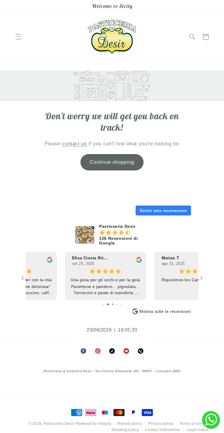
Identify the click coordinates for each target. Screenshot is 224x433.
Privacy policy (160, 423)
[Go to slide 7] (120, 304)
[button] (18, 37)
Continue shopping (112, 162)
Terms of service (194, 423)
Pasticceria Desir (59, 423)
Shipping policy (125, 430)
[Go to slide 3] (103, 304)
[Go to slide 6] (117, 304)
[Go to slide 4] (107, 304)
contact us (74, 143)
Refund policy (130, 423)
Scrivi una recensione (163, 210)
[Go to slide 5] (112, 304)
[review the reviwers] (101, 261)
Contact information (162, 430)
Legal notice (198, 430)
